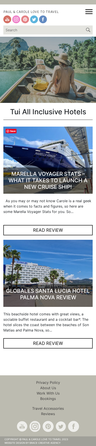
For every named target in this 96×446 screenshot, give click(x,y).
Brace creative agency (45, 442)
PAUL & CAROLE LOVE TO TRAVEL (31, 11)
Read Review (48, 230)
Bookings (48, 398)
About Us (48, 388)
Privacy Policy (48, 382)
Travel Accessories (48, 408)
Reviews (48, 414)
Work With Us (48, 393)
